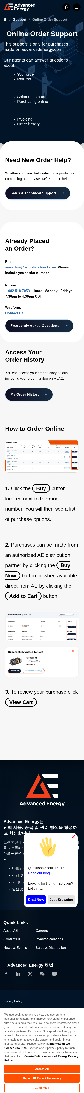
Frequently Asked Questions (35, 325)
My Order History (25, 394)
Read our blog (39, 873)
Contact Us (14, 313)
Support (20, 19)
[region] (42, 1050)
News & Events (15, 948)
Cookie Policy (33, 1056)
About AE (10, 930)
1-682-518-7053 (17, 291)
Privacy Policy (12, 1001)
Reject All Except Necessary (42, 1078)
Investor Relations (49, 939)
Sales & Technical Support (34, 193)
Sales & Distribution (51, 948)
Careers (42, 930)
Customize (42, 1087)
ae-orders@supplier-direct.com (30, 267)
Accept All (42, 1069)
